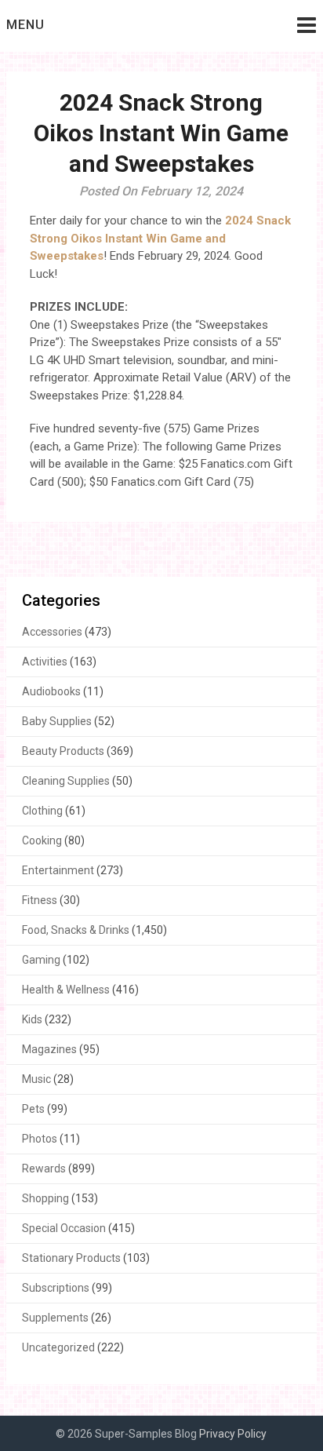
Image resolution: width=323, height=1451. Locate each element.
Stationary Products (71, 1258)
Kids (32, 1019)
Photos (39, 1138)
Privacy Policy (233, 1433)
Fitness (39, 900)
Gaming (41, 959)
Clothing (42, 810)
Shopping (45, 1198)
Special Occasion (64, 1228)
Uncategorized (58, 1347)
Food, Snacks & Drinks (75, 930)
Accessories (52, 631)
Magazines (49, 1049)
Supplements (55, 1317)
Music (36, 1079)
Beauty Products (63, 751)
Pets (33, 1109)
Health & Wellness (66, 989)
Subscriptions (55, 1287)
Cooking (42, 840)
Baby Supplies (57, 721)
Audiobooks (51, 691)
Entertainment (58, 870)
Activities (44, 661)
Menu (25, 24)
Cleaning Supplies (66, 781)
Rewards (44, 1168)
